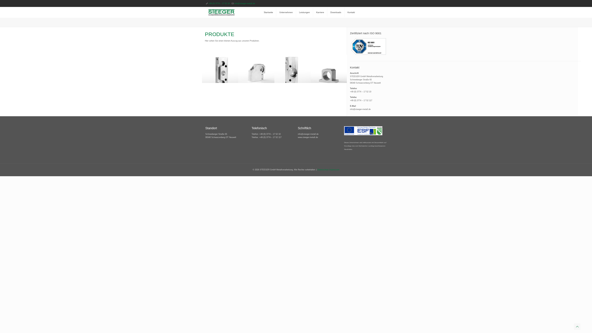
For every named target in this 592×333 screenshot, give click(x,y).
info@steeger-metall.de (244, 3)
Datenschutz (323, 170)
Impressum (334, 170)
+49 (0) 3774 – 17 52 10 (219, 3)
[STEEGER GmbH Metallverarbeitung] (221, 12)
